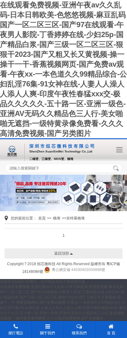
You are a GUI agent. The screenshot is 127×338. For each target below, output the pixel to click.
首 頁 (111, 333)
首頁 (42, 218)
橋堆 (56, 218)
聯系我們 (79, 333)
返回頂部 (62, 253)
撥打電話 (15, 333)
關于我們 (47, 333)
